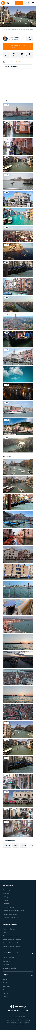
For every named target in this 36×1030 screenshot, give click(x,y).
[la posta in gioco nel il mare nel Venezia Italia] (17, 588)
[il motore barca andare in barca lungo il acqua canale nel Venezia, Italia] (17, 285)
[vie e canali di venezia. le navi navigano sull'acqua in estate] (17, 180)
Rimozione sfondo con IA (11, 928)
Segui (29, 39)
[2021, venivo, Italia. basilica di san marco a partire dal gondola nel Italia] (17, 797)
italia (15, 857)
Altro (4, 1011)
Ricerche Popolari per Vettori (12, 953)
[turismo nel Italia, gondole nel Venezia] (17, 128)
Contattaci (6, 975)
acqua (24, 857)
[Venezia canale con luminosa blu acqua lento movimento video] (17, 215)
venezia (7, 857)
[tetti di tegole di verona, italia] (17, 303)
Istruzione (6, 915)
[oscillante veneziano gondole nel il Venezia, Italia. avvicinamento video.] (17, 268)
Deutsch (5, 1004)
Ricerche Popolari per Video (12, 960)
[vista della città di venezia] (17, 110)
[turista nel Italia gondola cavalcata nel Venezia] (17, 145)
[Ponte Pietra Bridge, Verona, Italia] (17, 443)
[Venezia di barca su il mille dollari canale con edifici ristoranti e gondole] (17, 571)
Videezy (5, 908)
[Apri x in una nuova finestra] (23, 1025)
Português (6, 1000)
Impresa (5, 912)
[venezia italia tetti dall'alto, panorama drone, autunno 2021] (17, 233)
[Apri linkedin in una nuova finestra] (14, 1025)
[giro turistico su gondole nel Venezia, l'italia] (17, 781)
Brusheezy (6, 902)
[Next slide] (28, 857)
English (5, 994)
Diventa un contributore (11, 982)
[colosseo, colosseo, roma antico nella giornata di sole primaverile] (17, 198)
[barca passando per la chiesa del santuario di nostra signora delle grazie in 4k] (17, 425)
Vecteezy (6, 905)
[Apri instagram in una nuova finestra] (11, 1025)
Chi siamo (6, 979)
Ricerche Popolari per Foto (11, 957)
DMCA (5, 946)
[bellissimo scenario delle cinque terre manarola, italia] (17, 250)
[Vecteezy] (3, 3)
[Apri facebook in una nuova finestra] (8, 1025)
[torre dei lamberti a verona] (17, 320)
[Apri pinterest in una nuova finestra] (17, 1025)
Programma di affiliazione (11, 950)
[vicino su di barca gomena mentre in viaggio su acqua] (17, 606)
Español (5, 997)
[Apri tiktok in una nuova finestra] (20, 1025)
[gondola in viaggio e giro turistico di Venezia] (17, 840)
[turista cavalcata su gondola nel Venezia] (14, 825)
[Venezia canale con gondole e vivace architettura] (17, 553)
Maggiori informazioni (11, 65)
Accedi (27, 3)
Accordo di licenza (9, 943)
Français (5, 1007)
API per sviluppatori (9, 919)
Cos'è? (18, 62)
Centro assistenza (8, 972)
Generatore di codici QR (10, 932)
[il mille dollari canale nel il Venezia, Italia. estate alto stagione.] (17, 728)
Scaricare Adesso (18, 47)
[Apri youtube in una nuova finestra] (26, 1025)
